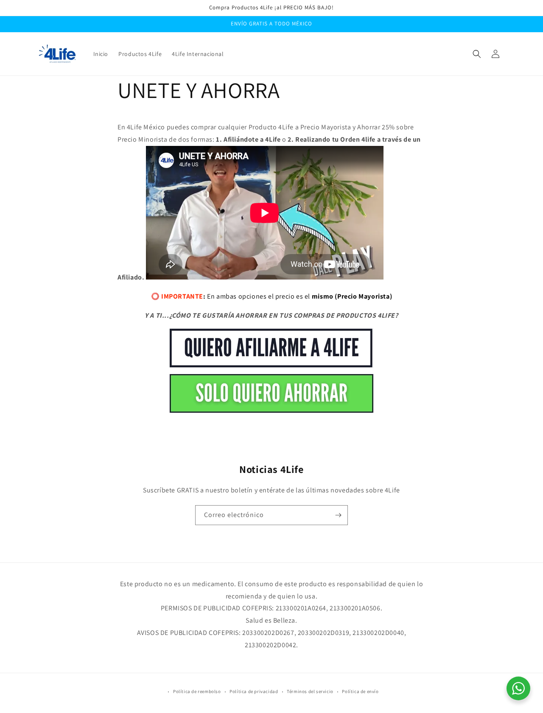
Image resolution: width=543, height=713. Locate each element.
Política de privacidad (254, 691)
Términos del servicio (310, 691)
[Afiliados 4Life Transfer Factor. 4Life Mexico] (271, 367)
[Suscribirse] (338, 515)
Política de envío (360, 691)
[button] (476, 54)
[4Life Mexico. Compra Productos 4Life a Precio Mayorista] (271, 412)
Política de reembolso (197, 691)
